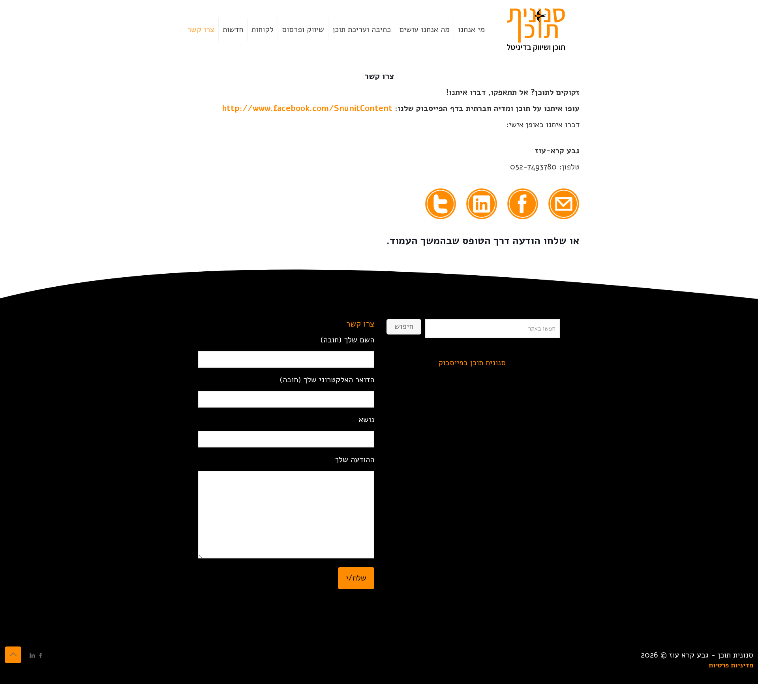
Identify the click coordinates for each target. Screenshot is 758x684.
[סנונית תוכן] (536, 29)
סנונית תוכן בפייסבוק (472, 362)
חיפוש (403, 326)
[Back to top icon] (13, 654)
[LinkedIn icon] (32, 656)
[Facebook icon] (40, 656)
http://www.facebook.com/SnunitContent (307, 108)
